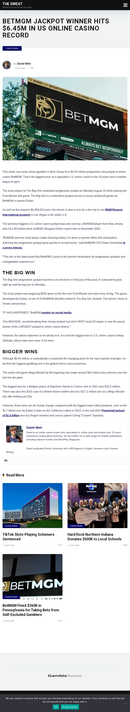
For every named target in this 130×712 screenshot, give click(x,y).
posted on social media (56, 312)
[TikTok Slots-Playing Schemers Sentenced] (32, 505)
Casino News (12, 48)
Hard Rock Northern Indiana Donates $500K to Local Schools (95, 536)
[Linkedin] (5, 460)
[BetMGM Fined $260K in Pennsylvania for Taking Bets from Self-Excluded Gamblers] (32, 576)
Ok (56, 707)
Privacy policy (69, 707)
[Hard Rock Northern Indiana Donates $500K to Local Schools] (97, 505)
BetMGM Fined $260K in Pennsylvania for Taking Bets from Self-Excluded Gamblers (31, 610)
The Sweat (13, 4)
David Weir (24, 63)
